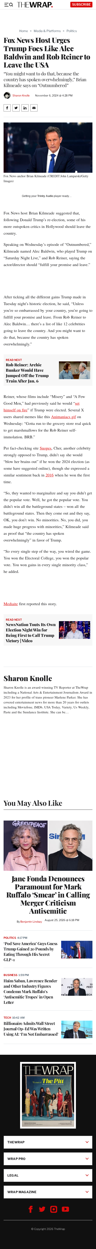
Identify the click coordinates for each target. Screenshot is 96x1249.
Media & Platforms (47, 31)
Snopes (45, 448)
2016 (50, 475)
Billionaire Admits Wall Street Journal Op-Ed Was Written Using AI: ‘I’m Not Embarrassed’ (31, 1029)
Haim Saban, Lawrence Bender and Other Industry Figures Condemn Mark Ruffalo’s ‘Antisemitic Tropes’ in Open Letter (30, 991)
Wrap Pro (16, 1158)
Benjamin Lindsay (31, 921)
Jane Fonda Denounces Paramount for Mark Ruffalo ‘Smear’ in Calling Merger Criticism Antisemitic (48, 894)
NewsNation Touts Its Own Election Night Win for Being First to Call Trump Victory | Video (31, 632)
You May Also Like (33, 803)
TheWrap (16, 1142)
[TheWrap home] (35, 4)
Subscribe (81, 4)
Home (23, 31)
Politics (72, 31)
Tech (7, 1017)
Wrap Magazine (22, 1192)
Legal (13, 1175)
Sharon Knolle (21, 95)
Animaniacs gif (63, 416)
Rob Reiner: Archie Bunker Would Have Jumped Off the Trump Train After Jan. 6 (27, 373)
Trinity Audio (45, 196)
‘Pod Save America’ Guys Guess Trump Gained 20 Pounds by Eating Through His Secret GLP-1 (30, 951)
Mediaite (11, 603)
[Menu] (8, 4)
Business (10, 975)
